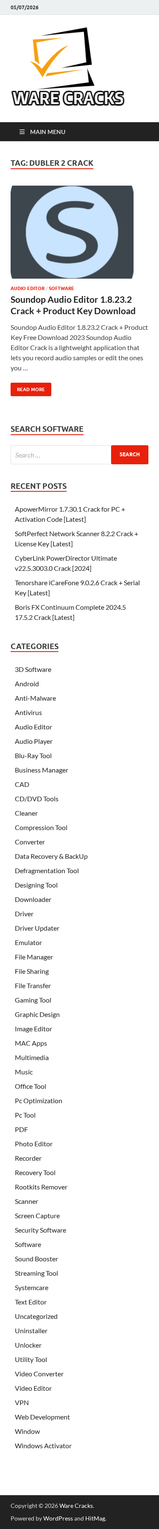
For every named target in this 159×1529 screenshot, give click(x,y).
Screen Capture (37, 1215)
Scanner (26, 1201)
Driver (24, 914)
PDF (21, 1129)
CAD (22, 784)
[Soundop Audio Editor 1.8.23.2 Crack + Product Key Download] (79, 235)
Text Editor (31, 1302)
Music (24, 1072)
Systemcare (31, 1287)
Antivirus (28, 712)
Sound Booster (36, 1259)
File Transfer (33, 985)
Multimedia (32, 1057)
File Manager (34, 957)
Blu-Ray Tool (33, 755)
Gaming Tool (33, 1000)
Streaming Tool (36, 1273)
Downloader (33, 899)
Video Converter (39, 1374)
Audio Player (34, 741)
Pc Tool (25, 1115)
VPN (22, 1402)
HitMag (95, 1518)
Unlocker (28, 1345)
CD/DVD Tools (37, 799)
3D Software (33, 669)
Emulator (28, 942)
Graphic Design (37, 1014)
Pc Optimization (38, 1100)
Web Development (42, 1417)
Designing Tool (36, 885)
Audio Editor (28, 288)
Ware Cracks (76, 1505)
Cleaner (26, 813)
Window (27, 1431)
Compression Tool (41, 827)
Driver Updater (37, 928)
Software (61, 288)
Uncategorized (36, 1316)
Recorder (28, 1158)
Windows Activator (43, 1445)
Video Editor (33, 1388)
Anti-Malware (35, 698)
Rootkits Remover (41, 1187)
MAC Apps (31, 1043)
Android (27, 684)
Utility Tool (31, 1359)
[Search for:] (79, 454)
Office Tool (30, 1086)
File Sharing (32, 971)
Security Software (40, 1230)
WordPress (58, 1518)
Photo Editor (34, 1144)
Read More (28, 387)
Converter (30, 842)
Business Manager (41, 770)
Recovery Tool (35, 1172)
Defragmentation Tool (47, 870)
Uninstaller (31, 1330)
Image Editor (33, 1029)
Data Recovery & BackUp (51, 856)
